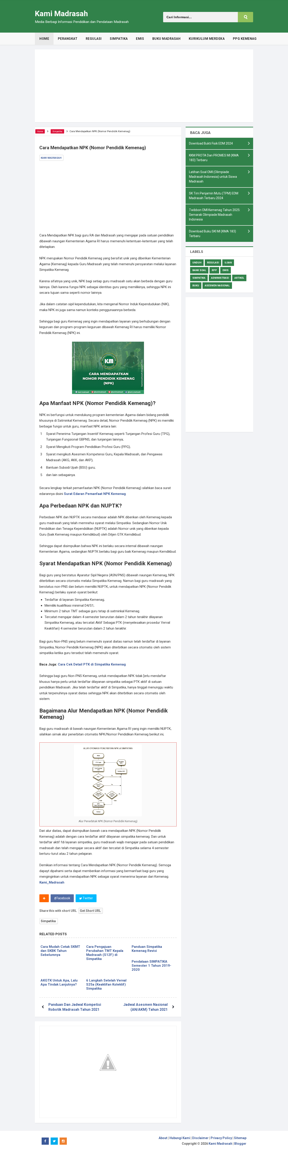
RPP (214, 270)
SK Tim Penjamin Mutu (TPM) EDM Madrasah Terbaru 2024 (213, 195)
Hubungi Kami (179, 1138)
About (163, 1138)
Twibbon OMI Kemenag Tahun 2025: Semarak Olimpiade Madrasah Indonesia (214, 214)
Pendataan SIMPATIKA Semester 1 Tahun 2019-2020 (151, 966)
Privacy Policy (221, 1138)
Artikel (239, 277)
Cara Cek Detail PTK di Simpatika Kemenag (92, 664)
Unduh (196, 262)
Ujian (228, 262)
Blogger (240, 1143)
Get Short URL (90, 911)
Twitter (87, 898)
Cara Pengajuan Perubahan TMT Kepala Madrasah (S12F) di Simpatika (104, 953)
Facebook (63, 898)
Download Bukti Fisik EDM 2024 (211, 143)
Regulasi (213, 262)
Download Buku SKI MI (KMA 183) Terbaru (212, 233)
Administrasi (220, 277)
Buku (195, 285)
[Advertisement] (144, 85)
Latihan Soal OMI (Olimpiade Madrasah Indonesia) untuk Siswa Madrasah (213, 176)
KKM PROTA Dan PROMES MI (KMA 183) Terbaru (214, 158)
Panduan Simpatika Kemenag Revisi (147, 949)
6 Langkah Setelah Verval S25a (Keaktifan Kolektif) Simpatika (106, 984)
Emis (226, 270)
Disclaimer (200, 1138)
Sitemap (240, 1138)
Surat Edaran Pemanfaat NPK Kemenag (95, 494)
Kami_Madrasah (51, 882)
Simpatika (48, 921)
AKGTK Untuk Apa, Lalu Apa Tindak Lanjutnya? (59, 982)
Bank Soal (199, 270)
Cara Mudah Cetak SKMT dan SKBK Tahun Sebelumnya (60, 951)
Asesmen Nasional (217, 285)
